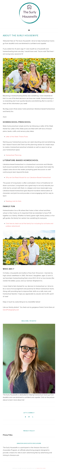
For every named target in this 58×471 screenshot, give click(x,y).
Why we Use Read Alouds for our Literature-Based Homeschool (28, 177)
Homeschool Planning (13, 155)
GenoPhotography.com (11, 310)
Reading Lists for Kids (13, 201)
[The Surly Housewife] (29, 25)
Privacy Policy (7, 435)
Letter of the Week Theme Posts (17, 136)
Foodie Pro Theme (41, 468)
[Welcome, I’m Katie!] (29, 358)
